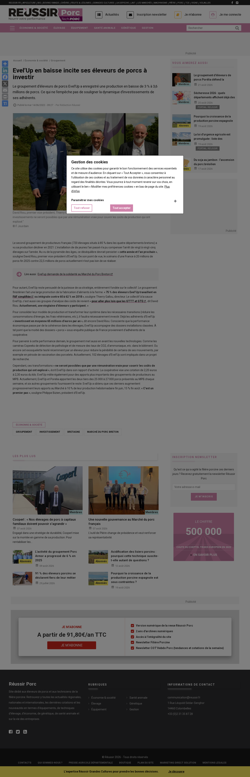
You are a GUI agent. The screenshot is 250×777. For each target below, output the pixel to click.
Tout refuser (82, 207)
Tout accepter (121, 207)
